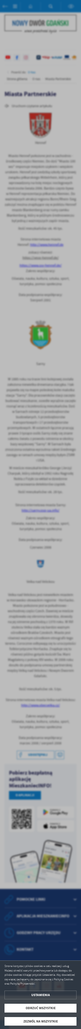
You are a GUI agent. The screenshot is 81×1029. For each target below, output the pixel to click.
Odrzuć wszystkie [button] (41, 1008)
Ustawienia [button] (40, 995)
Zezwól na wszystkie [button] (40, 1021)
